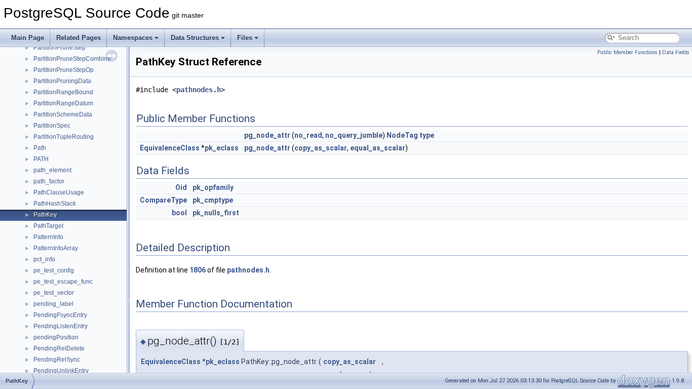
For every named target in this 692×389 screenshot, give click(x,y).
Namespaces (132, 38)
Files (244, 38)
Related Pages (78, 38)
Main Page (27, 38)
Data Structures (195, 38)
